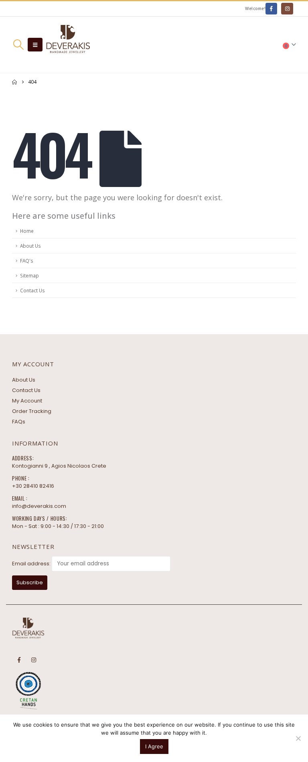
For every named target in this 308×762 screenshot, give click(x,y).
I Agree (154, 746)
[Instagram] (287, 8)
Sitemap (29, 275)
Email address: (31, 563)
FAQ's (26, 260)
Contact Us (32, 290)
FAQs (18, 421)
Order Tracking (31, 411)
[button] (18, 44)
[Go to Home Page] (14, 82)
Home (27, 231)
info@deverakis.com (39, 506)
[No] (298, 738)
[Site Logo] (68, 45)
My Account (27, 401)
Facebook (19, 660)
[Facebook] (271, 8)
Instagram (34, 660)
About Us (30, 245)
